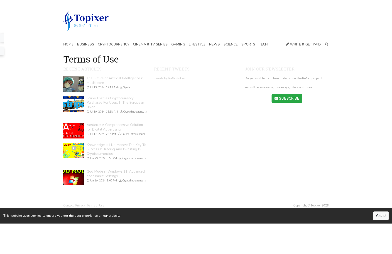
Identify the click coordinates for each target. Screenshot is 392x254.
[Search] (326, 44)
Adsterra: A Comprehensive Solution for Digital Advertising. (115, 127)
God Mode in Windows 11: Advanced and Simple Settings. (116, 173)
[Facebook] (65, 3)
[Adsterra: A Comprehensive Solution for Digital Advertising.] (73, 130)
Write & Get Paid (305, 44)
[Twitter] (72, 3)
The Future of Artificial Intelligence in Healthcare (115, 80)
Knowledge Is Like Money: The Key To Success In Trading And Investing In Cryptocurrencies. (116, 149)
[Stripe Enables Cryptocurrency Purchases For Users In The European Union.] (73, 104)
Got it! (381, 215)
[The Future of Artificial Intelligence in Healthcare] (73, 84)
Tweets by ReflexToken (169, 78)
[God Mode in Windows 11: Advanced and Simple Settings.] (73, 177)
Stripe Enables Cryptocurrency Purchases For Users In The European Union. (115, 102)
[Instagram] (85, 3)
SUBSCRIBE (288, 98)
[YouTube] (79, 3)
